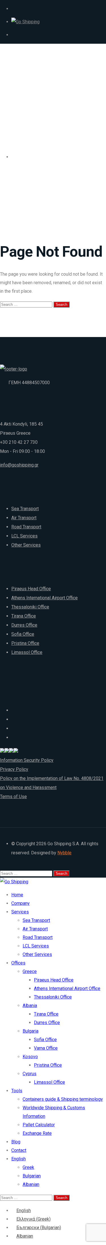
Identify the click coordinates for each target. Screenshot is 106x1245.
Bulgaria (30, 1031)
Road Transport (26, 527)
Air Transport (23, 517)
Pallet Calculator (39, 1124)
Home (17, 894)
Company (20, 903)
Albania (30, 1005)
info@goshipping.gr (19, 465)
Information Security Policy (26, 760)
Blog (15, 1141)
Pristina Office (25, 643)
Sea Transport (25, 508)
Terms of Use (13, 796)
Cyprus (29, 1073)
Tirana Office (23, 616)
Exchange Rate (37, 1133)
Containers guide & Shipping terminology (63, 1099)
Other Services (26, 545)
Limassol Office (26, 652)
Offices (18, 963)
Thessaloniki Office (30, 607)
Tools (16, 1090)
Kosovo (30, 1056)
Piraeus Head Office (31, 588)
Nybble (64, 852)
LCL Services (24, 536)
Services (20, 912)
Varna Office (46, 1048)
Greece (30, 971)
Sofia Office (22, 634)
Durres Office (24, 625)
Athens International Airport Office (44, 597)
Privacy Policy (14, 769)
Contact (18, 1150)
